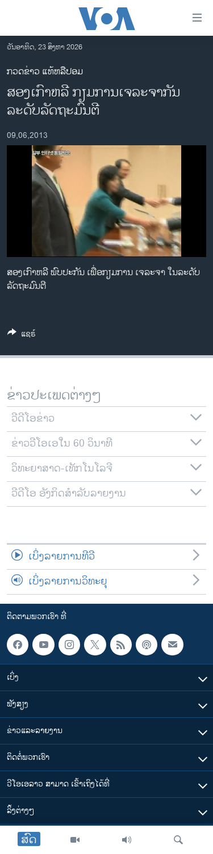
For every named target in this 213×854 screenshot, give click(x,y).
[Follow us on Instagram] (69, 644)
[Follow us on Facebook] (17, 644)
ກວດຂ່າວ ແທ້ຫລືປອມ (45, 71)
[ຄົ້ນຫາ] (178, 840)
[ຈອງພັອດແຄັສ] (172, 644)
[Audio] (127, 840)
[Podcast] (146, 644)
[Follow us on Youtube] (43, 644)
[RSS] (121, 644)
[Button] (21, 335)
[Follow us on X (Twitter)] (95, 644)
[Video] (75, 840)
